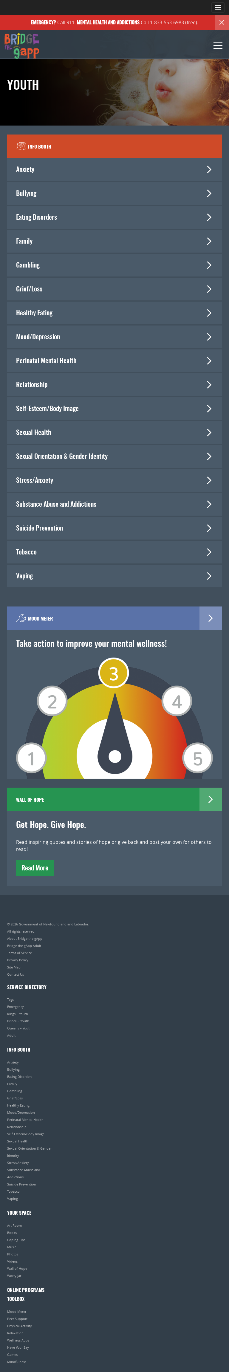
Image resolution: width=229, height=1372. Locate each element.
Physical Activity (19, 1326)
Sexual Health (33, 433)
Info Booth (18, 1050)
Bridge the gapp (21, 46)
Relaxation (15, 1333)
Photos (12, 1254)
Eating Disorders (36, 217)
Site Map (14, 967)
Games (12, 1354)
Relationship (31, 385)
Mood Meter (16, 1311)
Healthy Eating (34, 313)
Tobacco (26, 552)
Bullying (26, 193)
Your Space (19, 1213)
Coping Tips (16, 1239)
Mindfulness (16, 1361)
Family (24, 241)
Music (11, 1247)
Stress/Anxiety (34, 480)
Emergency (15, 1006)
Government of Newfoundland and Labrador (53, 924)
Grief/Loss (29, 289)
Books (12, 1232)
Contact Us (15, 974)
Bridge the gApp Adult (24, 945)
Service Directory (27, 987)
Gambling (28, 265)
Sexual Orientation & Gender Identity (62, 456)
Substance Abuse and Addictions (56, 504)
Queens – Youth (19, 1028)
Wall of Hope (17, 1268)
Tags (10, 999)
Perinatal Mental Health (46, 361)
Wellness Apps (18, 1340)
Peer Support (17, 1318)
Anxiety (25, 169)
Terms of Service (19, 953)
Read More (34, 868)
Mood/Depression (38, 337)
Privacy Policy (17, 960)
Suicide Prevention (39, 528)
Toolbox (15, 1299)
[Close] (222, 22)
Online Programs (25, 1290)
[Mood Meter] (114, 709)
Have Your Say (18, 1347)
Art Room (14, 1225)
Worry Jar (14, 1275)
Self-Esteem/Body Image (47, 409)
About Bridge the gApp (24, 938)
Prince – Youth (18, 1021)
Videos (12, 1261)
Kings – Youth (17, 1014)
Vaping (24, 576)
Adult (11, 1035)
